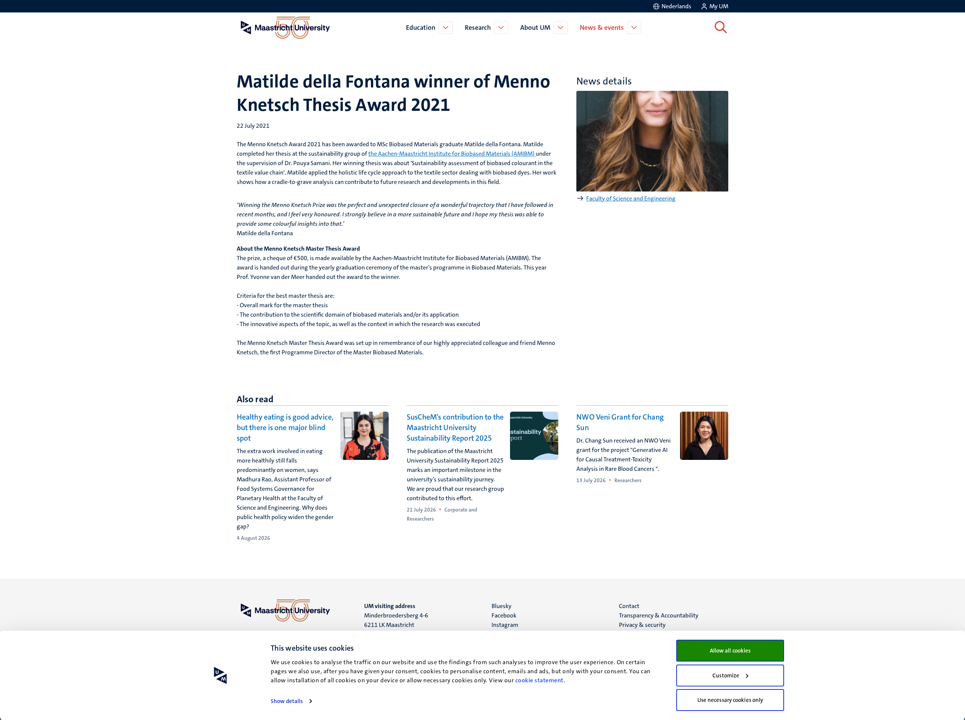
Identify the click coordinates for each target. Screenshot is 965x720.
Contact (629, 606)
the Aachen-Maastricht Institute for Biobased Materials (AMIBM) (452, 154)
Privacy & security (642, 625)
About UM (535, 27)
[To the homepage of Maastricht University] (285, 27)
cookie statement (539, 680)
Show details (287, 701)
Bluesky (502, 606)
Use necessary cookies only (730, 700)
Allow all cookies (730, 650)
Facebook (504, 615)
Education (420, 27)
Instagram (505, 625)
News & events (602, 27)
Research (478, 27)
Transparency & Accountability (658, 615)
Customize (725, 675)
